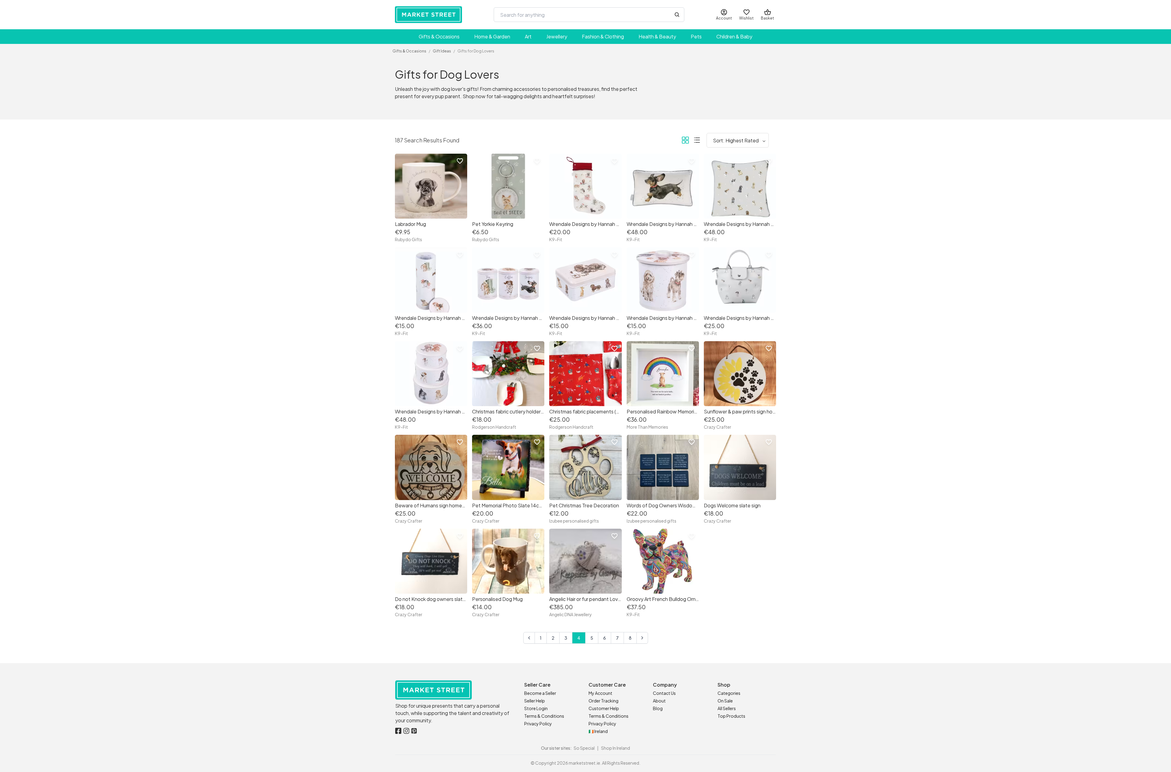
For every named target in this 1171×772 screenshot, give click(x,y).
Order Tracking (603, 700)
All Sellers (727, 708)
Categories (729, 693)
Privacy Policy (538, 723)
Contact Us (664, 693)
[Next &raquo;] (642, 638)
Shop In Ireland (615, 748)
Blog (658, 708)
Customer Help (604, 708)
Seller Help (534, 700)
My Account (600, 693)
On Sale (725, 700)
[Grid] (685, 141)
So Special (584, 748)
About (659, 700)
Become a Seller (540, 693)
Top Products (731, 716)
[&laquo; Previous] (529, 638)
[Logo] (428, 14)
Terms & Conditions (544, 716)
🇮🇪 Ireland (598, 731)
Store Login (536, 708)
